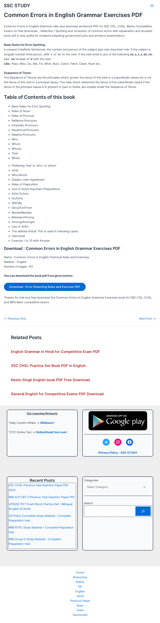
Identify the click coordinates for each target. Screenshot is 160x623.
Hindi (80, 596)
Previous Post (15, 318)
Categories (91, 480)
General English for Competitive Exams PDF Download (57, 394)
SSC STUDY (17, 5)
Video (80, 610)
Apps (80, 605)
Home (80, 572)
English (80, 591)
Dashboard (80, 615)
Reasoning (80, 577)
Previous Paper (80, 601)
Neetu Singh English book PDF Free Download (50, 380)
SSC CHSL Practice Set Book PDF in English (48, 365)
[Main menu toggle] (152, 6)
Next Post (147, 318)
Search (88, 503)
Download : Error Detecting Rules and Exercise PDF (44, 287)
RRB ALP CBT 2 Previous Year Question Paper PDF (42, 497)
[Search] (143, 511)
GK (80, 586)
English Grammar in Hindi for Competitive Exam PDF (55, 351)
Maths (80, 582)
